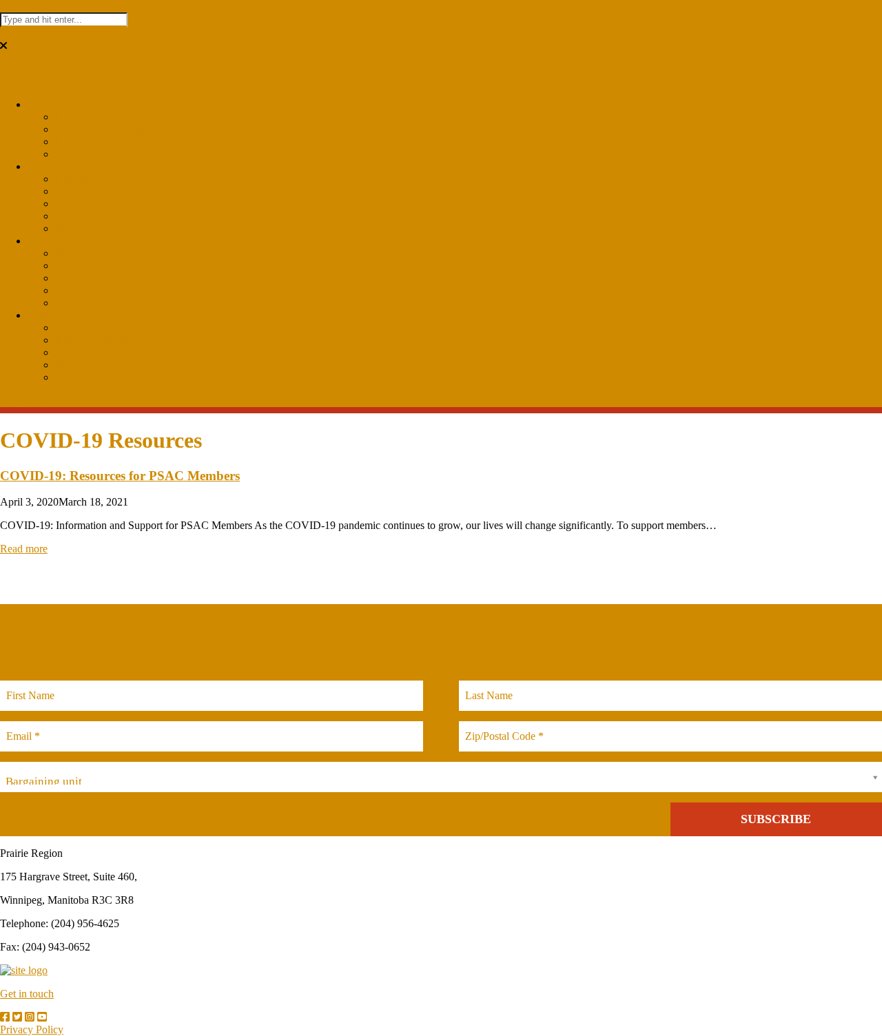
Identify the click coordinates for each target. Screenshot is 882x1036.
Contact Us (79, 327)
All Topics (78, 303)
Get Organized (87, 377)
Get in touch (27, 993)
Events (42, 166)
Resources (77, 141)
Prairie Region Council (105, 129)
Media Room (83, 278)
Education (77, 179)
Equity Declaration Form (109, 340)
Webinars (75, 216)
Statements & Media (99, 265)
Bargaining (79, 253)
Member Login (88, 352)
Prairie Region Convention (113, 228)
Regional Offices (92, 117)
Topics (42, 241)
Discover (47, 104)
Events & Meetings (97, 191)
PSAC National (89, 154)
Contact (44, 315)
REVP (69, 365)
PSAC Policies (87, 290)
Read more (24, 549)
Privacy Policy (31, 1029)
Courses (72, 203)
